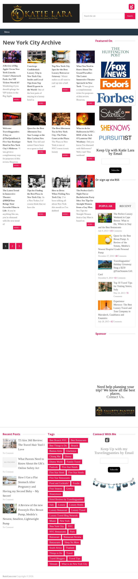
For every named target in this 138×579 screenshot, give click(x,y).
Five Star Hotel (56, 472)
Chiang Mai (55, 456)
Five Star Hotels (76, 472)
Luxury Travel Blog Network (63, 515)
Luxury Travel (78, 510)
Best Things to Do (58, 445)
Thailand (70, 548)
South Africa (55, 548)
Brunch (74, 445)
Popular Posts (105, 209)
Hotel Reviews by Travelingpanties (66, 499)
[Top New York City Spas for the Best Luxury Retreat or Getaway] (61, 57)
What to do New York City (74, 564)
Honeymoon (55, 494)
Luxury (61, 505)
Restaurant (54, 537)
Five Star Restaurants (59, 478)
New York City (56, 526)
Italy (51, 505)
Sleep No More (71, 542)
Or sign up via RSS (107, 180)
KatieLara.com (9, 576)
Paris (72, 531)
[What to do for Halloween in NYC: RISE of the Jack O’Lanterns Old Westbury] (85, 119)
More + (17, 99)
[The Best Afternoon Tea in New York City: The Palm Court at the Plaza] (61, 119)
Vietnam (53, 564)
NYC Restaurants (57, 531)
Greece (69, 488)
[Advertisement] (115, 193)
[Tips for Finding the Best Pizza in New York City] (36, 181)
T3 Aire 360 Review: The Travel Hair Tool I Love (31, 445)
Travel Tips (74, 558)
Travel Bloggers (57, 558)
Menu (7, 32)
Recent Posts (125, 209)
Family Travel (73, 462)
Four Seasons (55, 488)
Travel (69, 553)
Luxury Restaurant (58, 510)
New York (65, 521)
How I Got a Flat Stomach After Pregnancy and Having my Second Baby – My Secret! (21, 486)
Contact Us (115, 397)
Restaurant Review (72, 537)
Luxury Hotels (76, 505)
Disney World (56, 462)
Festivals (53, 467)
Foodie (76, 483)
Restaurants (54, 542)
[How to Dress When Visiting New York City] (61, 181)
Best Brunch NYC (58, 440)
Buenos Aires (55, 451)
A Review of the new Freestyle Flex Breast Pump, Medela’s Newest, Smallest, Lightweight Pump (23, 514)
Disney (68, 456)
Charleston (71, 451)
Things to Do (55, 553)
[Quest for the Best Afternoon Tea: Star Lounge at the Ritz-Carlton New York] (36, 119)
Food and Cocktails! (59, 483)
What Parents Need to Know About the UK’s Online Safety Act (31, 463)
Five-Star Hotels (70, 467)
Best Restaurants (78, 440)
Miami (52, 521)
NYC (70, 526)
